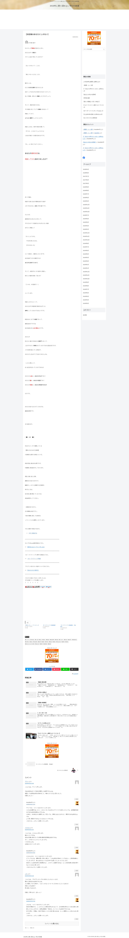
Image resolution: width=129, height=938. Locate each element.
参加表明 (52, 639)
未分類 (27, 636)
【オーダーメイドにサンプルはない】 (93, 110)
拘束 (66, 639)
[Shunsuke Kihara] (84, 158)
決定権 (36, 641)
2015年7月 (86, 215)
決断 (40, 641)
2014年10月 (86, 240)
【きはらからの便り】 (33, 570)
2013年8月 (86, 285)
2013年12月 (86, 271)
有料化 (27, 641)
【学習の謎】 (86, 98)
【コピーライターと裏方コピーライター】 (93, 106)
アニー (27, 781)
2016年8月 (86, 190)
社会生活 (59, 641)
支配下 (70, 639)
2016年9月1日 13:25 (30, 804)
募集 (48, 639)
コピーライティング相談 (34, 558)
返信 (77, 799)
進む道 (37, 644)
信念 (40, 639)
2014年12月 (86, 233)
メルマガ (28, 639)
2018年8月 (86, 173)
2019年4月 (86, 169)
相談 (51, 641)
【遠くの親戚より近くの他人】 (91, 101)
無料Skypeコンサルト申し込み (35, 547)
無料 (43, 641)
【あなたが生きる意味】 (89, 94)
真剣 (54, 641)
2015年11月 (86, 208)
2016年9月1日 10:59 (29, 783)
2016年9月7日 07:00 (30, 901)
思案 (57, 639)
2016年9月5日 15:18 (29, 875)
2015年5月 (86, 222)
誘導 (63, 641)
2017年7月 (86, 176)
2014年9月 (86, 243)
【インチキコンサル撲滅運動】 (49, 625)
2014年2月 (86, 264)
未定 (31, 641)
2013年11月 (86, 275)
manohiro (96, 133)
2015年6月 (86, 218)
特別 (47, 641)
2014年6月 (86, 250)
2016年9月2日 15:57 (29, 829)
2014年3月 (86, 261)
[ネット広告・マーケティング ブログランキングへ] (28, 587)
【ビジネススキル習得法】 (90, 118)
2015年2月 (86, 229)
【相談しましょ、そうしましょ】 (32, 625)
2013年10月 (86, 278)
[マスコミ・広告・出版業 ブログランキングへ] (36, 587)
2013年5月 (86, 296)
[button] (104, 49)
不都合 (33, 639)
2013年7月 (86, 289)
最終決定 (75, 639)
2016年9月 (86, 187)
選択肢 (46, 644)
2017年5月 (86, 183)
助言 (44, 639)
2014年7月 (86, 247)
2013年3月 (86, 303)
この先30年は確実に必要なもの (91, 81)
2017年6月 (86, 180)
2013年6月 (86, 292)
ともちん (27, 827)
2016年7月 (86, 194)
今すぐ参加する (33, 533)
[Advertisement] (64, 19)
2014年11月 (86, 236)
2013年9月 (86, 282)
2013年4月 (86, 300)
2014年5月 (86, 254)
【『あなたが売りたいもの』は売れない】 (93, 90)
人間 (37, 639)
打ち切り (61, 639)
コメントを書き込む (52, 923)
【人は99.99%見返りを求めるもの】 (93, 114)
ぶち (26, 874)
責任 (67, 641)
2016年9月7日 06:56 (30, 852)
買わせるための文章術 (30, 644)
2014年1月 (86, 268)
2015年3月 (86, 225)
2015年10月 (86, 211)
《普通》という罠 (88, 85)
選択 (42, 644)
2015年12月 (86, 204)
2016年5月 (86, 197)
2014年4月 (86, 257)
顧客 (50, 644)
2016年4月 (86, 201)
